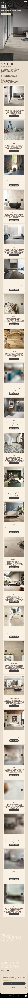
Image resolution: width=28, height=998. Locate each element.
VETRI (14, 906)
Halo (14, 490)
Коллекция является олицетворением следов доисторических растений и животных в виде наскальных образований (14, 147)
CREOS (14, 386)
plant (14, 594)
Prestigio (14, 628)
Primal (13, 733)
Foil (14, 420)
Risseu (14, 767)
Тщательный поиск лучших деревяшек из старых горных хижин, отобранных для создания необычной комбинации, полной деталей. (14, 355)
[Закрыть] (26, 996)
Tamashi (14, 837)
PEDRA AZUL (14, 559)
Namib (14, 524)
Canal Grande (14, 282)
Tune (14, 871)
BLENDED (14, 212)
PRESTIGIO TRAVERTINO (14, 698)
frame (14, 455)
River (14, 802)
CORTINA (14, 351)
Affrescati (13, 177)
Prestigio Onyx (13, 663)
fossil (14, 143)
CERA (14, 108)
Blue (14, 247)
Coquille (14, 316)
